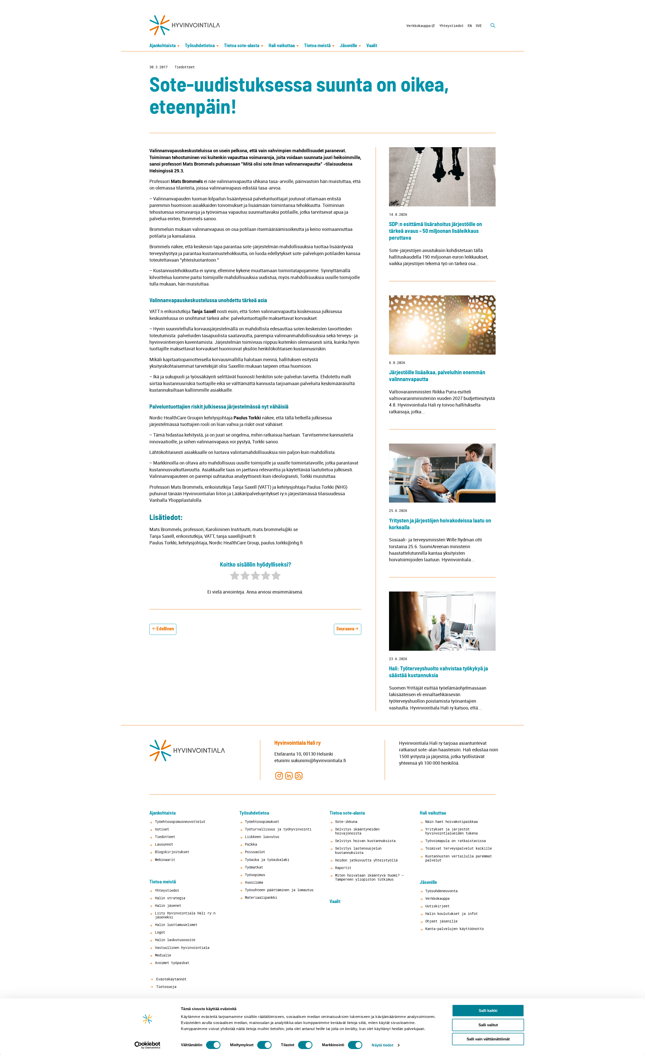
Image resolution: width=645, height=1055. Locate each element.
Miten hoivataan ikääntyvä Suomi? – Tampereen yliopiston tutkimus (369, 877)
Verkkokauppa (418, 25)
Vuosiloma (254, 882)
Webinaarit (165, 859)
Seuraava (345, 629)
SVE (479, 25)
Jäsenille (348, 45)
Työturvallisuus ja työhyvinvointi (278, 829)
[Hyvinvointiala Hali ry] (184, 25)
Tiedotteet (185, 67)
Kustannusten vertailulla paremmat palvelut (458, 858)
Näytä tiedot (382, 1045)
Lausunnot (164, 844)
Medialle (163, 955)
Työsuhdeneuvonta (441, 890)
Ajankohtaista (162, 45)
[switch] (264, 1045)
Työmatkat (254, 867)
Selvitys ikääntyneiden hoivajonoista (357, 831)
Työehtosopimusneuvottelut (180, 821)
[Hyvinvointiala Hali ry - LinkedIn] (288, 775)
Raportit (343, 867)
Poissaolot (255, 851)
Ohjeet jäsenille (441, 921)
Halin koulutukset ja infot (451, 913)
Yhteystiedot (451, 25)
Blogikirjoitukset (172, 851)
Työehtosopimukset (262, 821)
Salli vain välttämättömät (488, 1039)
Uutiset (162, 829)
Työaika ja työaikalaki (267, 859)
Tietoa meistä (317, 45)
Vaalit (371, 45)
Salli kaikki (488, 1010)
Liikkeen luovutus (262, 836)
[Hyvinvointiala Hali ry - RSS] (298, 775)
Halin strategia (170, 897)
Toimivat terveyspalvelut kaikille (458, 848)
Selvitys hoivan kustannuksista (365, 840)
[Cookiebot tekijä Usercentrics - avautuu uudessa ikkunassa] (147, 1045)
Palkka (251, 844)
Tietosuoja (165, 986)
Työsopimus (255, 874)
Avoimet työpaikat (172, 962)
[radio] (234, 576)
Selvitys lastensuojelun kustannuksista (358, 850)
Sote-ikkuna (346, 821)
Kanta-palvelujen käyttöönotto (454, 928)
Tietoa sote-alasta (241, 45)
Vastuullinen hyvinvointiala (182, 947)
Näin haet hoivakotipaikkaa (451, 821)
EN (470, 25)
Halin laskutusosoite (175, 939)
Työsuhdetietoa (200, 45)
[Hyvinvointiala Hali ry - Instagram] (278, 775)
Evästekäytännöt (170, 979)
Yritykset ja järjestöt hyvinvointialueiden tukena (451, 831)
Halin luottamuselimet (176, 924)
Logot (160, 932)
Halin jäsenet (168, 905)
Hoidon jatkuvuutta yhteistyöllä (366, 860)
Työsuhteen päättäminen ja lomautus (279, 889)
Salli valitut (488, 1025)
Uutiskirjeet (437, 906)
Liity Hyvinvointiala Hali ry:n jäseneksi (185, 915)
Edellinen (165, 629)
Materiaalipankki (261, 897)
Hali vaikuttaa (282, 45)
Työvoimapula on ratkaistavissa (455, 840)
